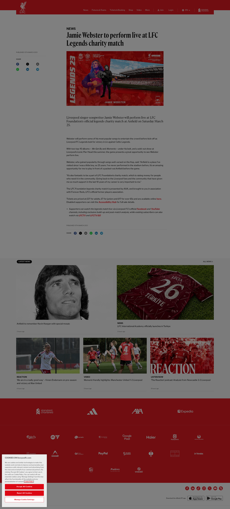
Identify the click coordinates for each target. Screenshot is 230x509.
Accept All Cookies (24, 487)
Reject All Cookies (24, 493)
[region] (24, 480)
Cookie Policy (29, 481)
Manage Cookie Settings (24, 499)
